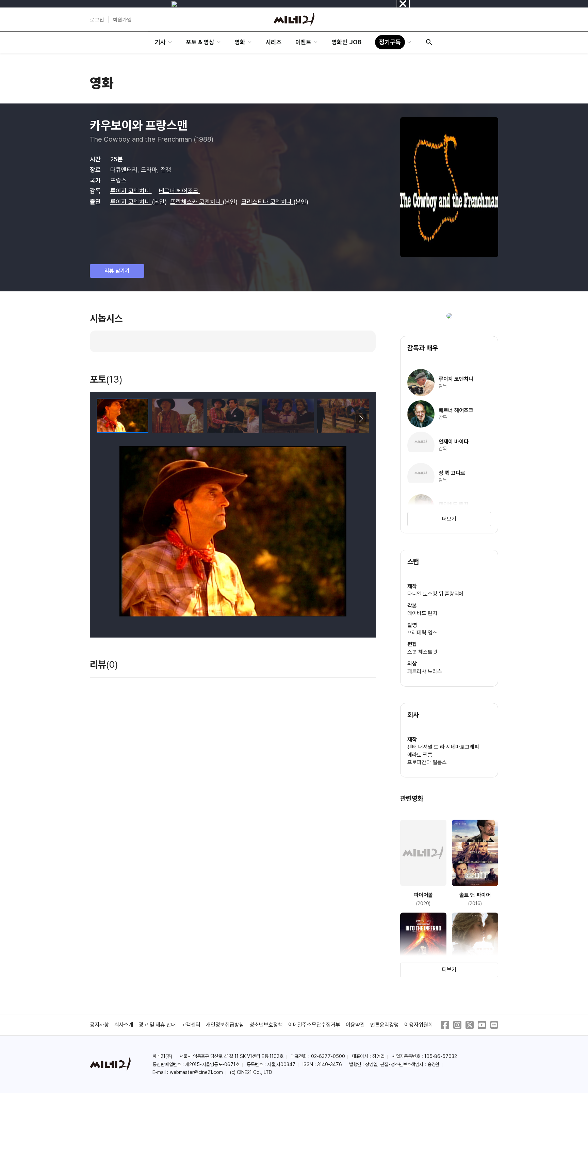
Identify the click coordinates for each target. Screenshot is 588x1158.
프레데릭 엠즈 (422, 632)
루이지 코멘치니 (131, 190)
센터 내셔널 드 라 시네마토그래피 (443, 747)
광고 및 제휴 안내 (157, 1025)
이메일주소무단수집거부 (314, 1025)
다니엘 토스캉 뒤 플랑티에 (435, 594)
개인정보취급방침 (225, 1025)
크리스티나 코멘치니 (267, 201)
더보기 (449, 519)
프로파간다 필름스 (427, 762)
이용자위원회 (418, 1025)
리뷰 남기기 (117, 271)
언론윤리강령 (384, 1025)
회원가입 (122, 19)
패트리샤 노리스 (424, 671)
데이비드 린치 (422, 613)
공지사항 (99, 1025)
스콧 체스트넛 (422, 652)
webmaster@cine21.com (196, 1072)
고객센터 (190, 1025)
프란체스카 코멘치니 (196, 201)
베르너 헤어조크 (179, 190)
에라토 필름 (419, 755)
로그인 (97, 19)
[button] (360, 419)
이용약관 (355, 1025)
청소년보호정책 (266, 1025)
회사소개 (123, 1025)
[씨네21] (294, 19)
